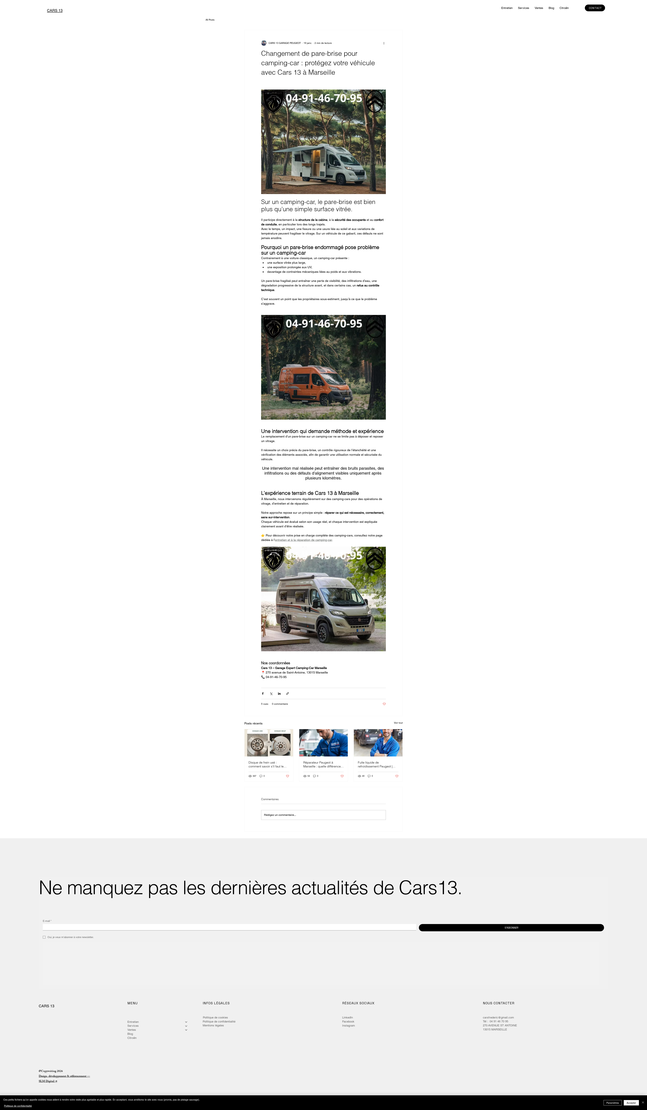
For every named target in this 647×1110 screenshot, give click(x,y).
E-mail (47, 920)
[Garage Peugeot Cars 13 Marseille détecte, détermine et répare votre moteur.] (378, 742)
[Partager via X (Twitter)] (271, 693)
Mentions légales (213, 1025)
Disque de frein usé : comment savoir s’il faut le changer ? (266, 764)
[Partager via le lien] (287, 693)
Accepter (631, 1102)
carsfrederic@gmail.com (498, 1017)
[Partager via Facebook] (262, 693)
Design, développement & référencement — (64, 1076)
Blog (130, 1033)
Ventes (131, 1029)
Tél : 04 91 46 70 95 (496, 1021)
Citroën (131, 1038)
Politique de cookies (215, 1017)
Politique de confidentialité (219, 1021)
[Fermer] (643, 1102)
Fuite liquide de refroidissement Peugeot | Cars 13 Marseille (375, 764)
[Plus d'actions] (384, 43)
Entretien (133, 1022)
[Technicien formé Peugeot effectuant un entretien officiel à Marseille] (323, 742)
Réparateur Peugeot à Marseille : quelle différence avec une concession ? (322, 764)
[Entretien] (186, 1022)
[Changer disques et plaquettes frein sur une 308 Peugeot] (268, 742)
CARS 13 (46, 1006)
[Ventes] (186, 1030)
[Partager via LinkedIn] (279, 693)
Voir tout (398, 722)
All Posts (210, 19)
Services (133, 1025)
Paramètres (612, 1102)
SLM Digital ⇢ (48, 1081)
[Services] (186, 1026)
